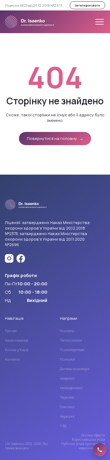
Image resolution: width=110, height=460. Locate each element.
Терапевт (67, 397)
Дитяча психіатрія (75, 368)
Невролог (67, 378)
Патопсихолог (71, 340)
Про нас (11, 330)
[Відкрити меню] (99, 21)
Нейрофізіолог (71, 387)
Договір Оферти (93, 435)
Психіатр (67, 330)
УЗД (63, 425)
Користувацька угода (88, 439)
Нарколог (67, 416)
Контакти (12, 359)
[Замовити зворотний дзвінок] (99, 449)
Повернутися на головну (55, 138)
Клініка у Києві (16, 349)
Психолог (67, 359)
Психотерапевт (72, 349)
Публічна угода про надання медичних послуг (83, 446)
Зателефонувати (87, 5)
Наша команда (16, 340)
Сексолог (67, 406)
